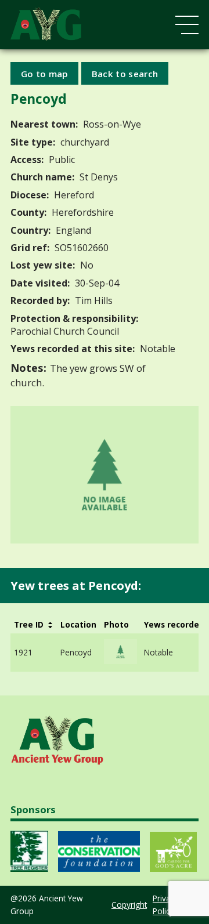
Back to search (125, 73)
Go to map (45, 73)
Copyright (129, 904)
